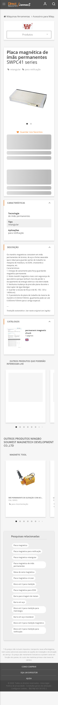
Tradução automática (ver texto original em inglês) (28, 310)
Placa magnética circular (24, 578)
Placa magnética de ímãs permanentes (24, 564)
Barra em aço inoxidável (24, 617)
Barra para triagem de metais (26, 596)
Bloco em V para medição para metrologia (26, 609)
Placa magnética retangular (25, 557)
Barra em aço (19, 602)
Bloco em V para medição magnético (29, 623)
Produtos (27, 34)
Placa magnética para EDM (25, 590)
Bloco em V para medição (24, 584)
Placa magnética (20, 545)
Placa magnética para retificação (27, 551)
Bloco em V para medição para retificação (26, 630)
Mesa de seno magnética (24, 572)
